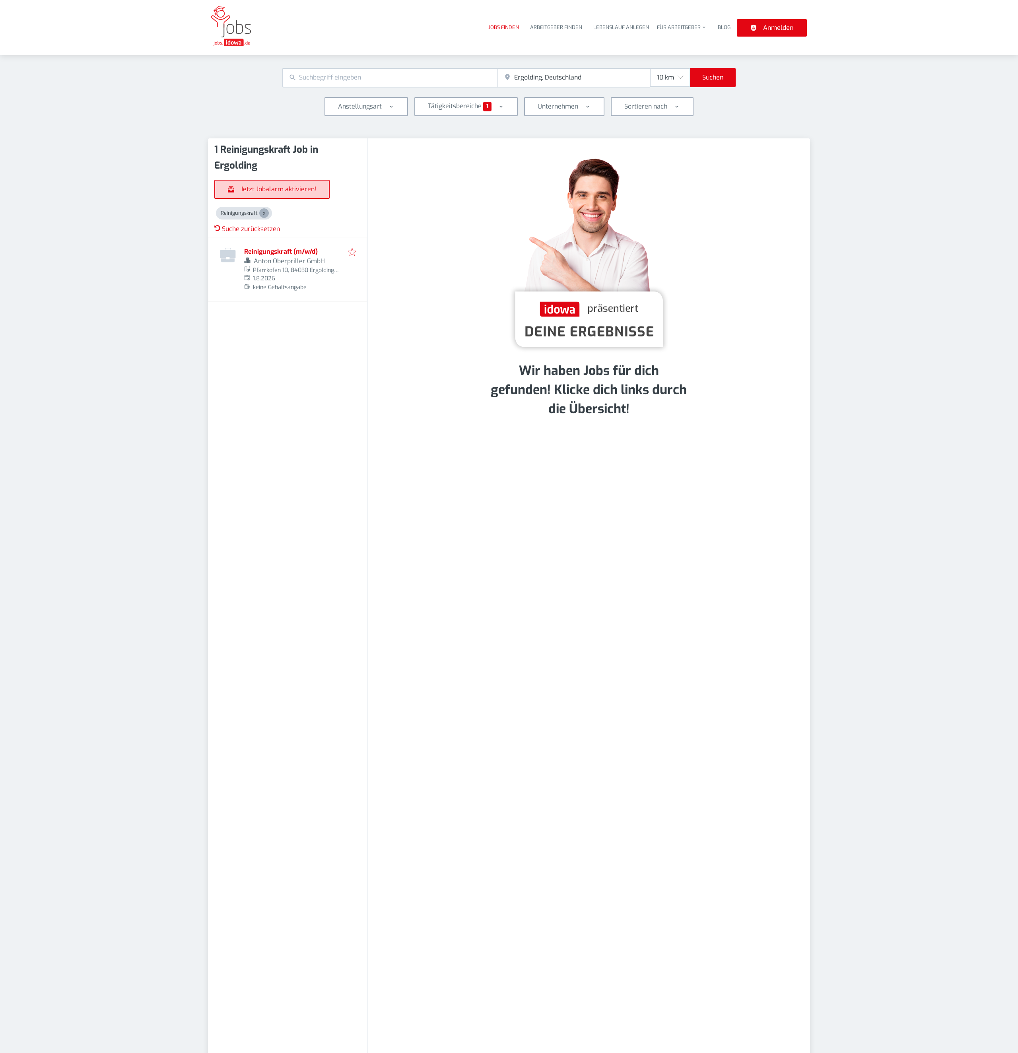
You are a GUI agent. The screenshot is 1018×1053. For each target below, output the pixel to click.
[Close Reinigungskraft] (264, 213)
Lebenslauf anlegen (621, 27)
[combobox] (390, 77)
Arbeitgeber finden (556, 27)
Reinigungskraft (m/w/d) (281, 251)
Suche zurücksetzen (251, 229)
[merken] (352, 252)
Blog (724, 27)
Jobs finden (503, 27)
